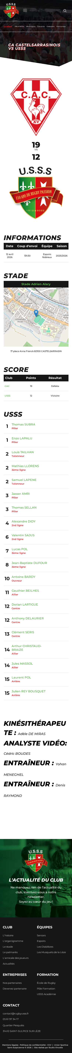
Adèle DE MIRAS (31, 734)
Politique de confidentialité (33, 1045)
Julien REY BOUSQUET (28, 691)
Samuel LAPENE (24, 480)
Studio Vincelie (56, 1047)
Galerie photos (61, 26)
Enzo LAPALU (22, 438)
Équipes (44, 927)
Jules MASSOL (22, 663)
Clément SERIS (23, 632)
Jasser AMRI (21, 493)
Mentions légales (10, 1045)
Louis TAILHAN (23, 452)
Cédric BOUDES (17, 754)
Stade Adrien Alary (36, 284)
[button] (36, 313)
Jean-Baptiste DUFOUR (29, 563)
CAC (7, 386)
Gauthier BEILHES (25, 590)
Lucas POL (20, 549)
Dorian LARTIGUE (25, 604)
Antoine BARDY (23, 577)
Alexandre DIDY (23, 521)
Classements (50, 26)
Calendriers (41, 26)
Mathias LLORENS (25, 466)
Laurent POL (21, 677)
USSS (7, 395)
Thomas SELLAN (24, 507)
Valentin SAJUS (23, 535)
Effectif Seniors (19, 26)
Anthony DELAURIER (28, 618)
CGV (49, 1045)
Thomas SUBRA (23, 424)
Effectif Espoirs (30, 26)
